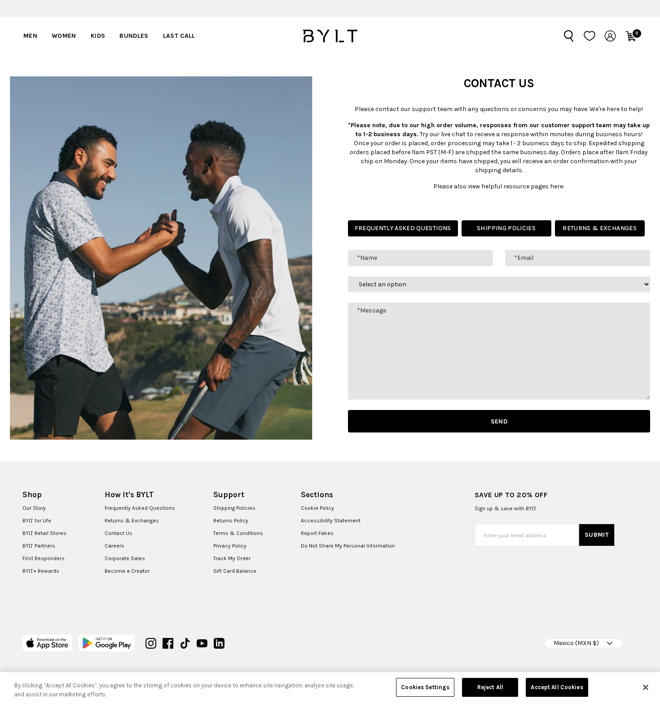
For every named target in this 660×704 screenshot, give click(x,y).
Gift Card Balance (234, 571)
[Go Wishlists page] (589, 36)
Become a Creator (127, 571)
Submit (597, 535)
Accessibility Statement (331, 520)
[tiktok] (185, 643)
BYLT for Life (36, 520)
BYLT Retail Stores (44, 533)
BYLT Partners (38, 546)
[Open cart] (631, 36)
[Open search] (569, 36)
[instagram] (150, 643)
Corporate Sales (125, 558)
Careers (114, 546)
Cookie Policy (317, 508)
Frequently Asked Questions (140, 508)
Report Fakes (317, 533)
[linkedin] (219, 643)
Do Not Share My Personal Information (348, 546)
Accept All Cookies (557, 687)
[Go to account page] (610, 36)
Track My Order (232, 558)
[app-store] (47, 643)
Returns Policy (230, 520)
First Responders (43, 558)
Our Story (34, 508)
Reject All (490, 687)
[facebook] (168, 643)
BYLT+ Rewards (40, 571)
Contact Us (118, 533)
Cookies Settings (425, 687)
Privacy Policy (229, 546)
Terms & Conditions (238, 533)
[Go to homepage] (330, 36)
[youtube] (202, 643)
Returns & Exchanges (132, 520)
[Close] (646, 687)
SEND (499, 421)
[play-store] (107, 643)
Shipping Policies (234, 508)
